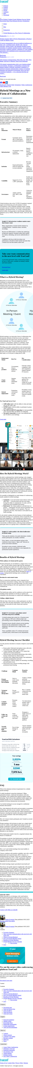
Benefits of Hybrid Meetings (11, 940)
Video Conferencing (26, 85)
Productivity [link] (6, 30)
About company (7, 1035)
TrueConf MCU (7, 1010)
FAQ (4, 944)
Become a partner (8, 1038)
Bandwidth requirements (9, 1024)
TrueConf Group (7, 1013)
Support (2, 1016)
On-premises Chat (8, 1051)
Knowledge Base (8, 1023)
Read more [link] (3, 55)
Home (5, 24)
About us (3, 1030)
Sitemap (26, 1063)
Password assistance (8, 1019)
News (5, 1041)
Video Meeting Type (5, 86)
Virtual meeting (7, 1053)
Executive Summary (8, 932)
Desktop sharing (7, 1055)
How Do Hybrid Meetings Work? (12, 938)
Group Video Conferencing (10, 1047)
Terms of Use (3, 1063)
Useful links (3, 1044)
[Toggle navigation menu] (0, 18)
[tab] (1, 19)
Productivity (3, 85)
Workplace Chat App (9, 1048)
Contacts (5, 1033)
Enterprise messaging (9, 1050)
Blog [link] (4, 27)
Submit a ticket (7, 1021)
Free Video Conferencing (10, 1056)
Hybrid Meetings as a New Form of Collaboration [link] (16, 33)
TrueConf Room (7, 1012)
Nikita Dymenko (9, 919)
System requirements (8, 1026)
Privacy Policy (19, 1063)
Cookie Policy (11, 1063)
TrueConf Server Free (9, 1009)
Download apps (7, 1007)
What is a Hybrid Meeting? (10, 937)
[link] (16, 44)
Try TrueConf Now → (16, 779)
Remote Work (10, 85)
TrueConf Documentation (10, 1027)
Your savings (13, 943)
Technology (18, 85)
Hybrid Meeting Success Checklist (12, 941)
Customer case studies (9, 1036)
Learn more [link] (5, 270)
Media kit (5, 1039)
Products (3, 1004)
